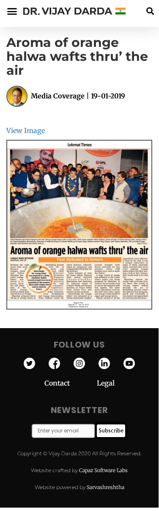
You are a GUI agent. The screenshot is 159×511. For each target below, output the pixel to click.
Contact (70, 383)
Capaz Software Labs (103, 470)
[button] (150, 11)
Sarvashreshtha (105, 487)
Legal (106, 383)
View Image (25, 130)
